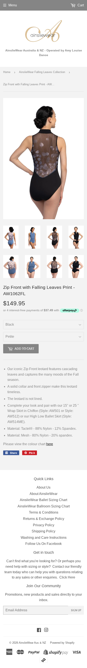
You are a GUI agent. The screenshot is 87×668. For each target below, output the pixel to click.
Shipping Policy (43, 531)
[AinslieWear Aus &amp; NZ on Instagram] (46, 630)
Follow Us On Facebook (43, 543)
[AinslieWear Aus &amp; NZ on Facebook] (39, 630)
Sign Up (76, 610)
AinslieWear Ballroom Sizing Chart (44, 506)
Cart (80, 5)
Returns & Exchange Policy (43, 519)
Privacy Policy (43, 525)
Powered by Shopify (62, 642)
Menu (12, 5)
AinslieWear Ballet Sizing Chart (43, 500)
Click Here (67, 577)
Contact (58, 566)
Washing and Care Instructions (44, 537)
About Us (43, 487)
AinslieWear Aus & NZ (32, 642)
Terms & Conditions (43, 512)
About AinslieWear (43, 494)
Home (6, 72)
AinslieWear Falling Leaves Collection (42, 72)
